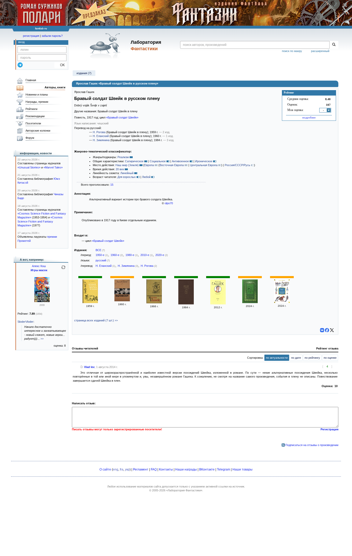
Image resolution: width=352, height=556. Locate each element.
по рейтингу (312, 357)
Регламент (140, 469)
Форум (30, 137)
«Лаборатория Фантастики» (184, 490)
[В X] (332, 330)
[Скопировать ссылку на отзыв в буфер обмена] (81, 367)
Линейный (126, 173)
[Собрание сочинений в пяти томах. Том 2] (154, 302)
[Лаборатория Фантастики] (106, 45)
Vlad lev (89, 367)
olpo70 (169, 203)
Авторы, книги (55, 87)
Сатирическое (134, 161)
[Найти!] (333, 45)
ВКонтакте (207, 469)
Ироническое (203, 161)
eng (115, 469)
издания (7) (84, 73)
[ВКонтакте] (322, 330)
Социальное (158, 161)
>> (42, 338)
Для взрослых (127, 176)
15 (111, 184)
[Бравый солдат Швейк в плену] (90, 302)
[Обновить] (63, 269)
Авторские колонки (38, 130)
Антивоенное (180, 161)
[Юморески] (122, 300)
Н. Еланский (101, 136)
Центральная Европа (203, 165)
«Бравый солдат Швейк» (122, 117)
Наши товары (242, 469)
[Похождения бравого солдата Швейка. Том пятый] (250, 302)
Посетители (33, 123)
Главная (31, 80)
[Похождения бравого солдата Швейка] (282, 301)
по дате (296, 357)
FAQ (154, 469)
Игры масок (39, 270)
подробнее (309, 117)
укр (127, 469)
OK (60, 65)
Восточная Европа (172, 165)
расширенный (320, 51)
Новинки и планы (37, 94)
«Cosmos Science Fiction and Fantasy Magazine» (40, 221)
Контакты (166, 469)
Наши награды (186, 469)
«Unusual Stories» (29, 167)
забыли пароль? (52, 35)
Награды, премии (37, 101)
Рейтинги (31, 108)
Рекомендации (35, 116)
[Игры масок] (42, 301)
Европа (149, 165)
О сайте (105, 469)
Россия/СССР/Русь (237, 165)
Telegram (223, 469)
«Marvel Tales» (53, 167)
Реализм (123, 157)
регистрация (31, 35)
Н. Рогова (99, 132)
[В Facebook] (327, 330)
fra (121, 469)
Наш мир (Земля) (127, 165)
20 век (120, 169)
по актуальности (277, 357)
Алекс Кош (39, 266)
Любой (146, 176)
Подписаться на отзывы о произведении (311, 445)
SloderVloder (25, 321)
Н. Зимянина (101, 140)
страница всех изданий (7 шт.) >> (96, 320)
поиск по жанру (292, 51)
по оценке (330, 357)
